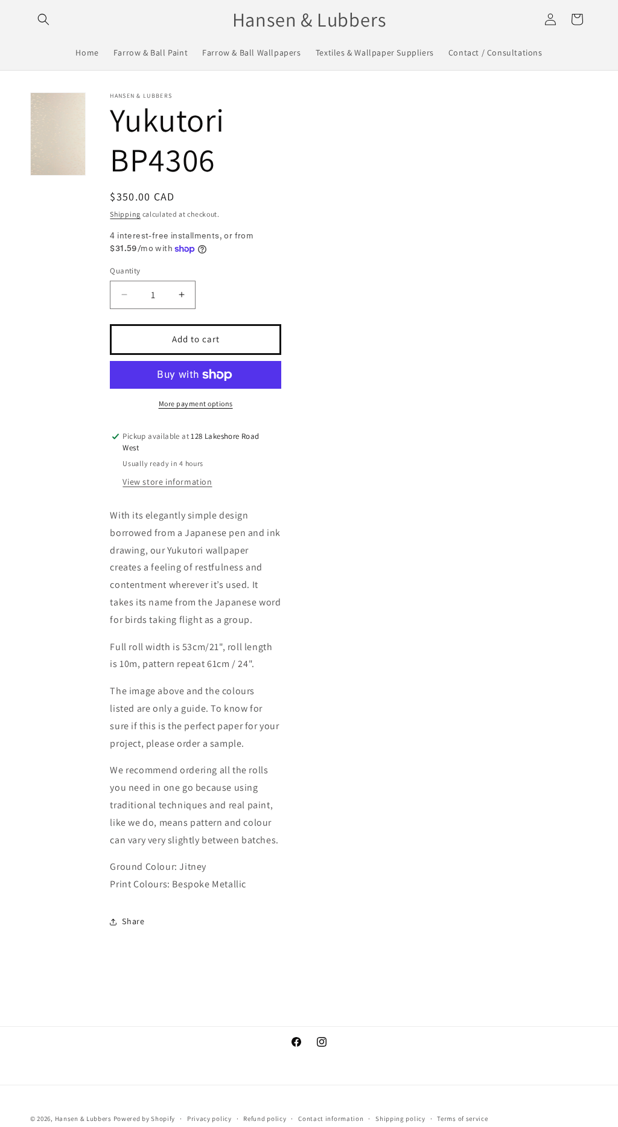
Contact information (330, 1118)
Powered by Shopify (144, 1118)
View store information (167, 481)
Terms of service (462, 1118)
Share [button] (133, 921)
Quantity (125, 271)
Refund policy (264, 1118)
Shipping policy (400, 1118)
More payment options (196, 403)
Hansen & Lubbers (83, 1118)
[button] (43, 19)
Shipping (125, 214)
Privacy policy (209, 1118)
